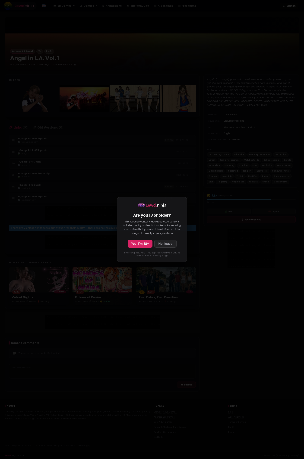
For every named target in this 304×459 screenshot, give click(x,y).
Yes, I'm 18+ (140, 244)
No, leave (165, 244)
